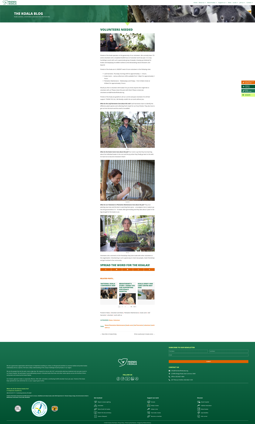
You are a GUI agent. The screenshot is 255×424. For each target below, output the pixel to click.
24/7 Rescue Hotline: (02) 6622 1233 (182, 380)
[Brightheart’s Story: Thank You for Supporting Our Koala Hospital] (127, 293)
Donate (247, 95)
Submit (208, 361)
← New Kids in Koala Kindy (108, 334)
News (229, 2)
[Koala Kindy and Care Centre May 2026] (146, 293)
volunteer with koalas (117, 88)
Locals (235, 2)
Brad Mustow (133, 422)
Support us (221, 2)
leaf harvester (138, 325)
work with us (118, 315)
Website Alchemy (147, 422)
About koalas (211, 2)
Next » (134, 306)
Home (195, 2)
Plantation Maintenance (131, 313)
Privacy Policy (121, 422)
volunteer (110, 315)
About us (202, 2)
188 (131, 306)
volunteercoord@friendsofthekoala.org (112, 92)
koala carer (143, 313)
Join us (242, 2)
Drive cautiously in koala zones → (144, 334)
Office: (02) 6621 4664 (177, 376)
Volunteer (114, 313)
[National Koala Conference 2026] (109, 293)
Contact (249, 2)
